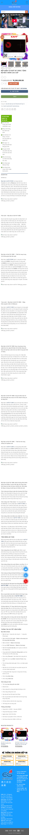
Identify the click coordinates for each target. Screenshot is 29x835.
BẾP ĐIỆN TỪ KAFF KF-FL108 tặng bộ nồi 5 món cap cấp (21, 744)
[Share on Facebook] (5, 109)
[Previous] (3, 46)
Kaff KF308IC (10, 259)
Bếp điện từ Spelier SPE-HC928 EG (6, 744)
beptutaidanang (16, 106)
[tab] (14, 174)
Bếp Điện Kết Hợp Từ (19, 67)
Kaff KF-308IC (10, 307)
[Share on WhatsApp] (2, 109)
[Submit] (26, 11)
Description (4, 174)
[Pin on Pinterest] (12, 109)
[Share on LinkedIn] (15, 109)
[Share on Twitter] (7, 109)
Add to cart (13, 83)
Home (2, 67)
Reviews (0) (3, 177)
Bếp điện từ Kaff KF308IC (7, 181)
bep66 (4, 106)
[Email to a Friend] (10, 109)
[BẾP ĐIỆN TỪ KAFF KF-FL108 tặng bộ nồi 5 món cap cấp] (21, 734)
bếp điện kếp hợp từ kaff (11, 103)
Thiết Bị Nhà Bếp (9, 67)
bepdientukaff (9, 106)
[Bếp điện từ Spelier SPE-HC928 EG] (7, 734)
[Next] (25, 46)
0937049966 (23, 88)
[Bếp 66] (14, 2)
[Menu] (2, 2)
